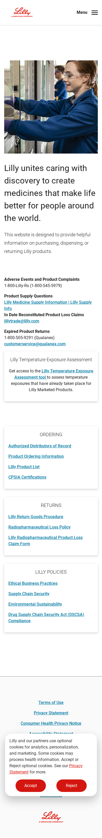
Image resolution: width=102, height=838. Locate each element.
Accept (30, 785)
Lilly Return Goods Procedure (35, 516)
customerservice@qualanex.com (35, 343)
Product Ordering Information (36, 456)
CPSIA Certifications (27, 477)
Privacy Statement (51, 712)
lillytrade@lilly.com (21, 321)
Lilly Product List (23, 466)
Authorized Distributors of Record (39, 445)
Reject (71, 785)
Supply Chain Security (28, 593)
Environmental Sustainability (35, 604)
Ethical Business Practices (33, 583)
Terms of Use (51, 702)
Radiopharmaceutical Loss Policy (39, 527)
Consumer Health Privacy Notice (51, 723)
